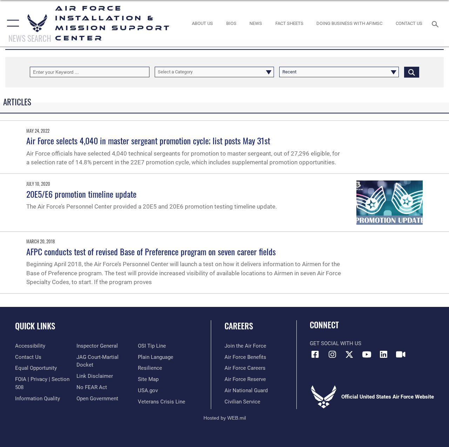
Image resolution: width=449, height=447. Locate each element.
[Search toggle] (436, 23)
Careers (238, 326)
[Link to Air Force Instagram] (332, 354)
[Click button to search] (411, 72)
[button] (11, 23)
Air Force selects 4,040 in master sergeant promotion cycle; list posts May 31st (148, 140)
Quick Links (35, 326)
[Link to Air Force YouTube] (366, 354)
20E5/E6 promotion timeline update (81, 194)
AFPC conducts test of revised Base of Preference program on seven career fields (151, 251)
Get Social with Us (335, 343)
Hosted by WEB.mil (224, 418)
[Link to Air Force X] (349, 354)
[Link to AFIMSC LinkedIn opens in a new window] (383, 354)
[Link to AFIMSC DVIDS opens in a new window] (400, 354)
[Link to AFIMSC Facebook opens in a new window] (315, 354)
